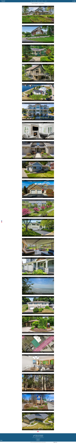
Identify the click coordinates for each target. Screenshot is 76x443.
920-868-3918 (3, 1)
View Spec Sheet (51, 6)
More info (48, 6)
